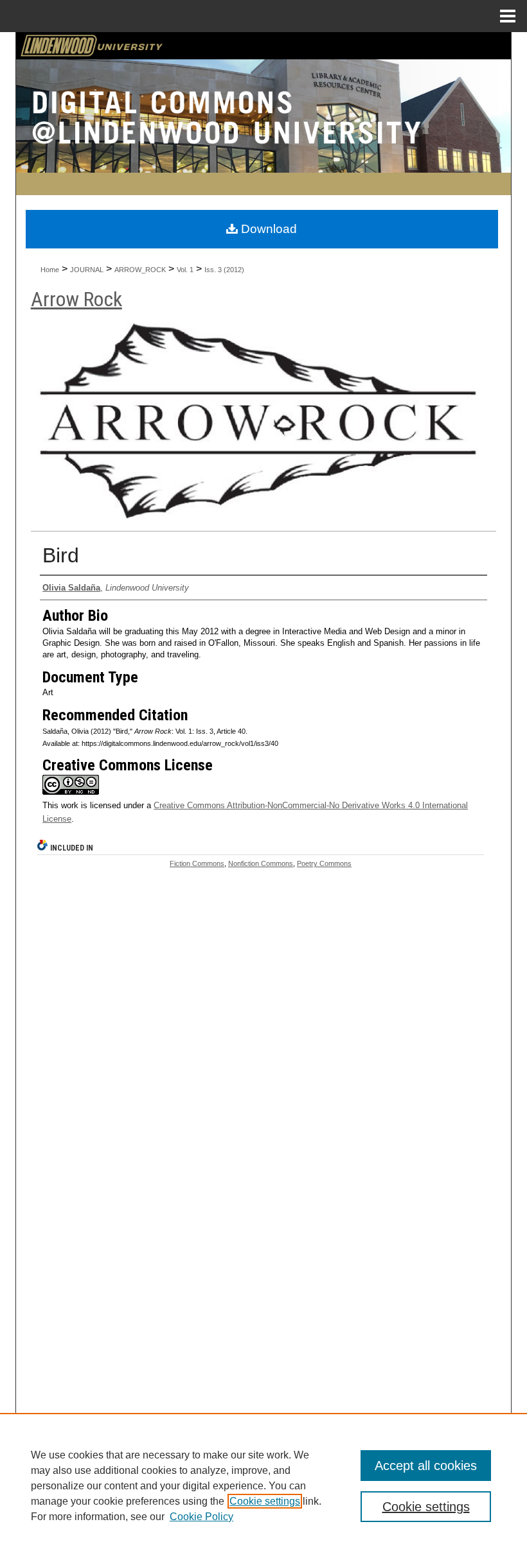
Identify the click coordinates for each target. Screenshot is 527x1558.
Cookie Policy (201, 1516)
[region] (263, 1485)
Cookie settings (264, 1501)
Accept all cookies (426, 1465)
